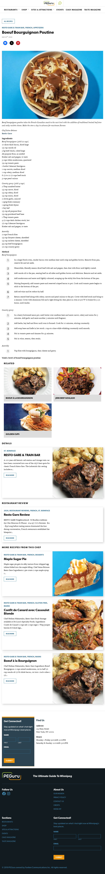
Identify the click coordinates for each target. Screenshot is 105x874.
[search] (59, 3)
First (6, 743)
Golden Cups (12, 434)
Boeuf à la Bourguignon (19, 398)
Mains (7, 606)
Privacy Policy (60, 797)
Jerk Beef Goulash (65, 398)
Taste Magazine (92, 10)
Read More (10, 475)
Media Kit (57, 809)
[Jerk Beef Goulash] (77, 381)
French (28, 27)
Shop (24, 10)
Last (20, 743)
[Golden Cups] (28, 417)
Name (6, 735)
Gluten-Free (41, 603)
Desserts (39, 555)
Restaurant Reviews (19, 510)
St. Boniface (10, 451)
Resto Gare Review (17, 514)
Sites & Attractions (41, 10)
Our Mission (59, 793)
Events (60, 10)
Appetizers (38, 27)
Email (6, 747)
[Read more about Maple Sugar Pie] (77, 573)
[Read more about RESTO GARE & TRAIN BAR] (77, 472)
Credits (57, 805)
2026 (6, 510)
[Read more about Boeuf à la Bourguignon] (77, 678)
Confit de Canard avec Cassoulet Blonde (26, 611)
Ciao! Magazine (74, 10)
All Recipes (8, 21)
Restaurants (11, 10)
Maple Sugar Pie (15, 559)
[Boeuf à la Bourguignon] (28, 381)
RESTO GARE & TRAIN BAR (13, 27)
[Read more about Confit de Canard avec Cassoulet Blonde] (77, 624)
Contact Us (59, 801)
